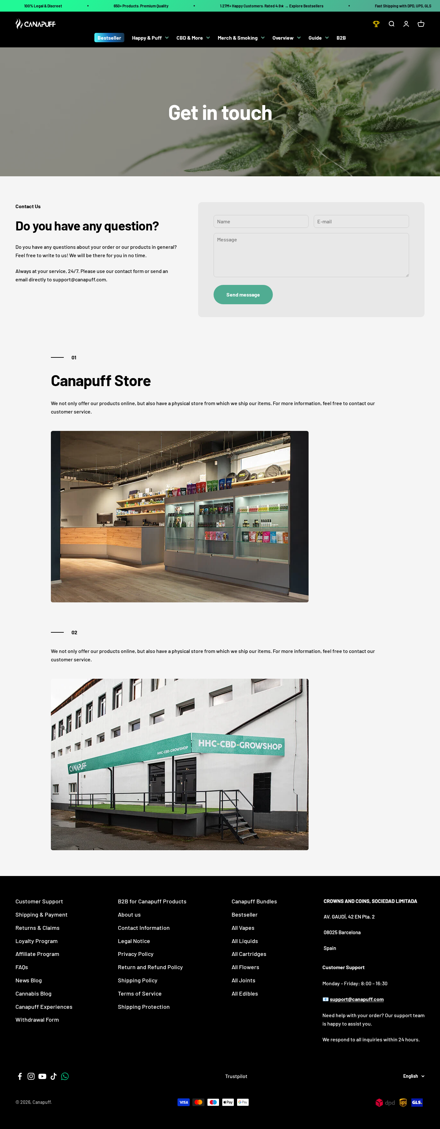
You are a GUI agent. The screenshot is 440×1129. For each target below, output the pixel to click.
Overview (283, 37)
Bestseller (109, 37)
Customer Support (39, 901)
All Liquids (245, 940)
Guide (315, 37)
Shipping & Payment (41, 914)
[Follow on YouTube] (42, 1076)
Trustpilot (236, 1076)
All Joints (243, 980)
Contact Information (144, 927)
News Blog (28, 980)
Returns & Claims (37, 927)
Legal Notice (134, 940)
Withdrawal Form (37, 1019)
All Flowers (245, 966)
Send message (243, 294)
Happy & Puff (147, 37)
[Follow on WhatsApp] (65, 1076)
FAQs (21, 966)
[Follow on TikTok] (53, 1076)
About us (129, 914)
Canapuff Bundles (254, 901)
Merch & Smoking (238, 37)
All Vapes (243, 927)
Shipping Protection (144, 1006)
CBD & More (190, 37)
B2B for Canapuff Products (152, 901)
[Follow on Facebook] (19, 1076)
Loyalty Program (36, 940)
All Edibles (245, 993)
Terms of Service (140, 993)
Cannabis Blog (33, 993)
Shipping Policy (138, 980)
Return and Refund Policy (150, 966)
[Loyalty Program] (376, 24)
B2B (341, 37)
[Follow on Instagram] (31, 1076)
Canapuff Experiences (43, 1006)
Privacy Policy (136, 953)
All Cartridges (249, 953)
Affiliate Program (37, 953)
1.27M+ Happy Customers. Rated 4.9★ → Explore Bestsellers (271, 6)
